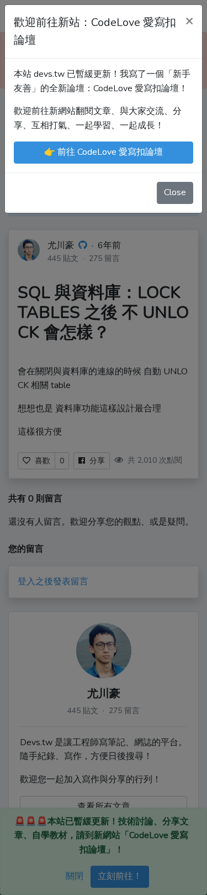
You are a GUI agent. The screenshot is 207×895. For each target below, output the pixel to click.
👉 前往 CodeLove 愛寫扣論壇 (103, 152)
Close (175, 192)
